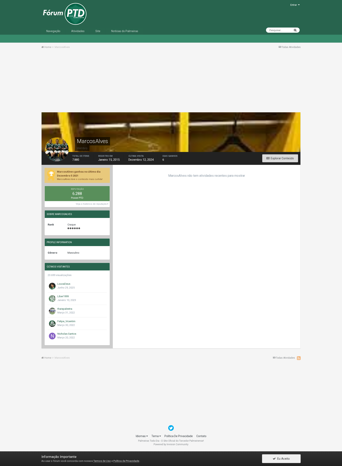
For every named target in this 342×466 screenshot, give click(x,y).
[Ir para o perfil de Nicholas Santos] (52, 336)
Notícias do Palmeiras (124, 31)
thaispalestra (64, 308)
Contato (201, 436)
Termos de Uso (102, 460)
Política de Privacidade (126, 460)
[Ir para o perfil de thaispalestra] (52, 311)
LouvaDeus (63, 283)
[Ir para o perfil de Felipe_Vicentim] (52, 323)
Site (97, 31)
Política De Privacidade (178, 436)
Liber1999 (63, 296)
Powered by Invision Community (171, 444)
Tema (155, 436)
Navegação (53, 31)
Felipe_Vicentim (66, 321)
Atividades (78, 31)
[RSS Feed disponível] (299, 358)
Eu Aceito (283, 458)
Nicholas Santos (66, 333)
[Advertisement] (171, 82)
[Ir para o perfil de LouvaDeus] (52, 286)
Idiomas (141, 436)
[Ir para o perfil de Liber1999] (52, 298)
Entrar (294, 4)
